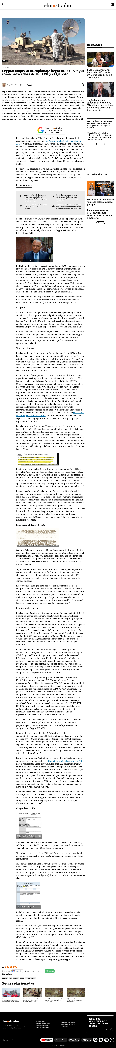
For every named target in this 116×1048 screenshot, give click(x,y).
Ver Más (29, 84)
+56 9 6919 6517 (6, 1028)
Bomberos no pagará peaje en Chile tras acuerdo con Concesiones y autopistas (100, 214)
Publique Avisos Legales (68, 1024)
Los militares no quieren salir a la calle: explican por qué (100, 202)
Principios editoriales (42, 1025)
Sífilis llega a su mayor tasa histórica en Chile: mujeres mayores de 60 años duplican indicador (67, 198)
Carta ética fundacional (43, 1023)
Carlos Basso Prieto (16, 84)
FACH (22, 978)
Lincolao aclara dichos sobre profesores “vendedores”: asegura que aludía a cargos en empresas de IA (35, 198)
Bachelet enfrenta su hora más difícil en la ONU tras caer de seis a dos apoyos (99, 73)
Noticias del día (97, 174)
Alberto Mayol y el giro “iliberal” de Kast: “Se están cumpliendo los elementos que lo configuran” (99, 136)
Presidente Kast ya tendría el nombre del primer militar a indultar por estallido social (30, 1000)
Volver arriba (5, 1040)
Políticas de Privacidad (42, 1027)
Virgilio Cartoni (30, 978)
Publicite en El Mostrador (68, 1022)
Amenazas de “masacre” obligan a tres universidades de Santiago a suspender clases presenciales (68, 207)
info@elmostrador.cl (15, 1028)
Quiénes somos (40, 1021)
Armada (4, 978)
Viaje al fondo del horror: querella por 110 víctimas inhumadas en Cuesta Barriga (53, 1000)
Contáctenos (64, 1026)
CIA (10, 978)
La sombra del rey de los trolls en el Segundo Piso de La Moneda (35, 207)
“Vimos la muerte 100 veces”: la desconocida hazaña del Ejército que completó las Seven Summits (10, 1000)
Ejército (15, 978)
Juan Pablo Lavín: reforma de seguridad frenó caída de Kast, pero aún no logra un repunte (100, 124)
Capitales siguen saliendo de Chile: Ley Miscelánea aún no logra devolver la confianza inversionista (100, 105)
